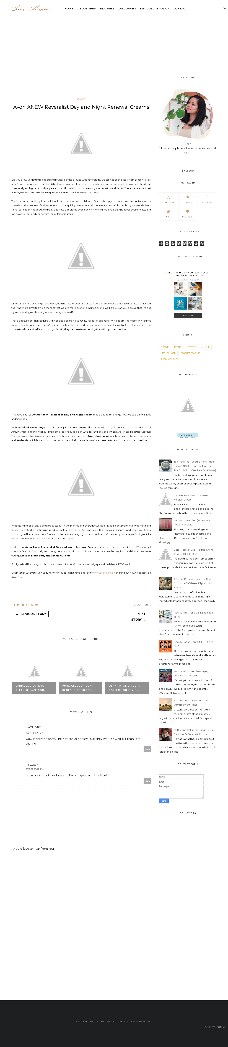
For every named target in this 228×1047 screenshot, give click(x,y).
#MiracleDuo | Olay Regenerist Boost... (31, 687)
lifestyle (191, 347)
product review (170, 359)
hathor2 (33, 727)
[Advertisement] (145, 39)
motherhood (168, 353)
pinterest (188, 202)
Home (69, 8)
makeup (205, 347)
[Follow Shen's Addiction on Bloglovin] (187, 437)
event (177, 347)
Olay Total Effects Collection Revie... (78, 687)
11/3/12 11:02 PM (35, 769)
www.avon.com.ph (104, 572)
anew (81, 98)
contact (180, 8)
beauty (165, 347)
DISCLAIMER (127, 8)
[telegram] (23, 605)
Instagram (168, 202)
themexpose (114, 1021)
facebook (207, 202)
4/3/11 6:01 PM (34, 732)
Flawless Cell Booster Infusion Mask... (123, 685)
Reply (147, 749)
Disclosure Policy (154, 8)
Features (107, 8)
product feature (190, 353)
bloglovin (187, 217)
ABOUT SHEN (86, 8)
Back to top (214, 1027)
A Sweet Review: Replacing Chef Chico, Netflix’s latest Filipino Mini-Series (193, 583)
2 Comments (142, 604)
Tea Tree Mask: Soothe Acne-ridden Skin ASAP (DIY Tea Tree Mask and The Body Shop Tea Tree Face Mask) (195, 466)
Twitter (168, 217)
